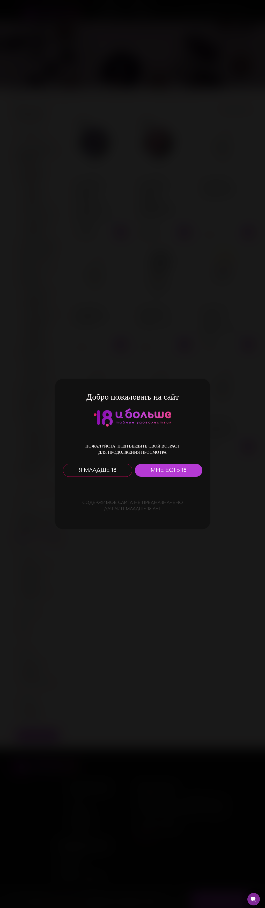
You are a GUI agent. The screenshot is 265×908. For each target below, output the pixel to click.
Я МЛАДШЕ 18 (97, 470)
